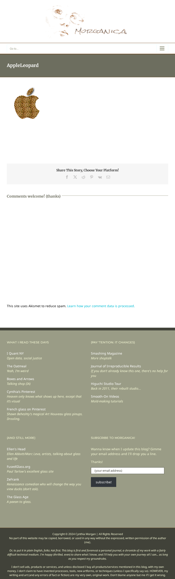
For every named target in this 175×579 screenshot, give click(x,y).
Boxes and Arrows (20, 379)
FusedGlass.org (18, 466)
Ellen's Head (16, 449)
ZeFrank (13, 479)
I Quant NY (15, 353)
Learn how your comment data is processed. (101, 306)
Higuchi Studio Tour (106, 383)
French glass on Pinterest (26, 409)
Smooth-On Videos (105, 396)
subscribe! (104, 482)
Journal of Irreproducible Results (116, 366)
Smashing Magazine (106, 353)
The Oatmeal (16, 366)
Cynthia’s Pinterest (21, 391)
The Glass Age (17, 497)
